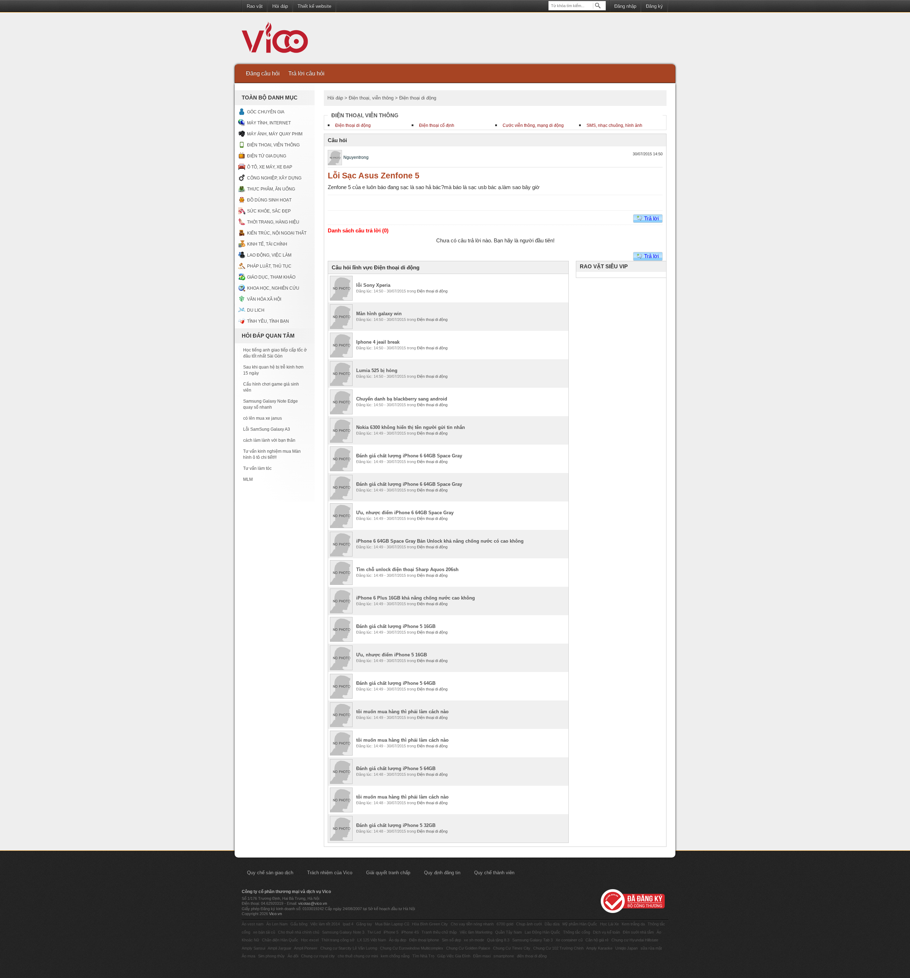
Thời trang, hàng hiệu (273, 222)
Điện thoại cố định (436, 125)
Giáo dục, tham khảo (271, 277)
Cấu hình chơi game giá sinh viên (271, 387)
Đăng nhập (625, 6)
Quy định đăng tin (442, 872)
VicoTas (279, 39)
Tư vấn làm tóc (257, 468)
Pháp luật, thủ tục (269, 266)
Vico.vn (275, 914)
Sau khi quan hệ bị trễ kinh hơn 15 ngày (273, 370)
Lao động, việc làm (269, 255)
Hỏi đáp (280, 6)
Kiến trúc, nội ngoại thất (276, 233)
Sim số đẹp (451, 940)
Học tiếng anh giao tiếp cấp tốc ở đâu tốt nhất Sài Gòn (275, 353)
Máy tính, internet (269, 122)
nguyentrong (356, 157)
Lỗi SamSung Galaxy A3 (266, 429)
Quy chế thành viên (494, 872)
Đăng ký (654, 6)
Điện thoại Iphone (424, 940)
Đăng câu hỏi (263, 73)
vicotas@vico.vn (312, 903)
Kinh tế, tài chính (267, 244)
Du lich (255, 310)
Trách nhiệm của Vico (329, 872)
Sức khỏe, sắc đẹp (269, 211)
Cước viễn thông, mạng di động (533, 125)
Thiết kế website (314, 6)
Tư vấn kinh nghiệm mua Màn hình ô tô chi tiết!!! (272, 454)
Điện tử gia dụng (266, 156)
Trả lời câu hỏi (306, 73)
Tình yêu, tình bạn (268, 321)
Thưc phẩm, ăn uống (271, 189)
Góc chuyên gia (265, 111)
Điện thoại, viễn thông (273, 145)
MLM (248, 479)
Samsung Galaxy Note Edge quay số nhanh (270, 404)
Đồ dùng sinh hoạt (269, 200)
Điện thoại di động (353, 125)
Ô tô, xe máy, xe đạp (269, 167)
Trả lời (651, 218)
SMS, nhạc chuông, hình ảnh (614, 125)
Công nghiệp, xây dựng (274, 178)
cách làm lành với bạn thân (269, 440)
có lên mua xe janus (262, 418)
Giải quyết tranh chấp (388, 872)
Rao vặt (255, 6)
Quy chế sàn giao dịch (270, 872)
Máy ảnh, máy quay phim (275, 133)
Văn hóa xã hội (264, 299)
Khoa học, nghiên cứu (273, 288)
